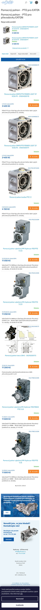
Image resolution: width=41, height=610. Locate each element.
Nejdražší (13, 54)
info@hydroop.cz (20, 551)
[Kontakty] (20, 505)
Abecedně (33, 54)
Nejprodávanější (23, 54)
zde (21, 594)
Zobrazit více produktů (19, 48)
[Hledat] (26, 2)
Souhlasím (20, 605)
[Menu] (37, 2)
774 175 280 (21, 553)
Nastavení (19, 599)
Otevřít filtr (20, 59)
